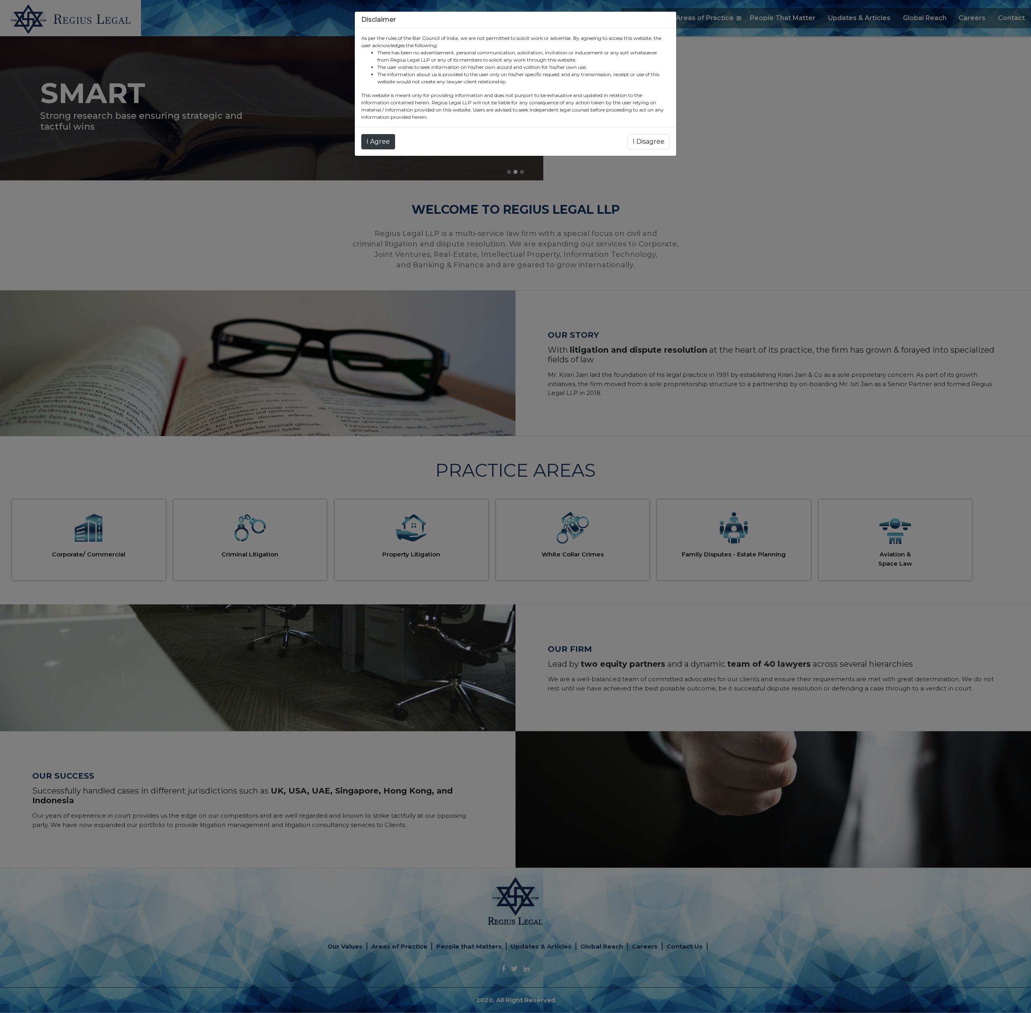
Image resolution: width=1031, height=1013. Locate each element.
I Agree (378, 141)
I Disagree (649, 141)
